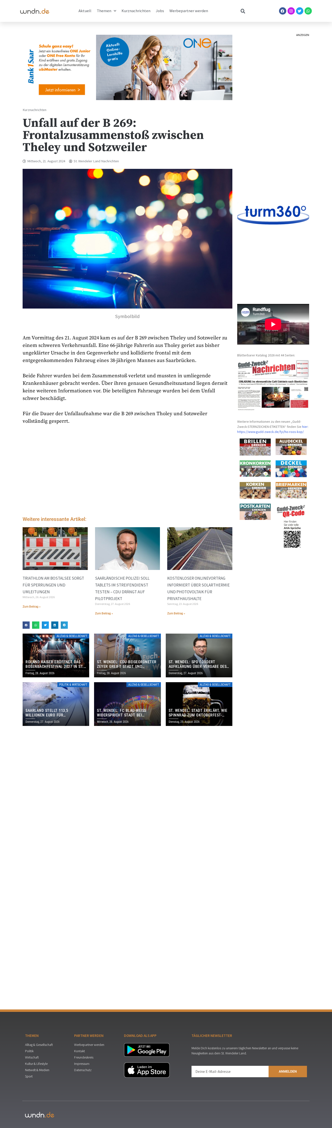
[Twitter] (299, 11)
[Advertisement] (127, 472)
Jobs (160, 10)
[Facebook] (282, 11)
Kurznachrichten (136, 10)
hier (305, 426)
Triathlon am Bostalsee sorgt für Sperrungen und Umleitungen (53, 585)
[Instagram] (291, 11)
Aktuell (85, 10)
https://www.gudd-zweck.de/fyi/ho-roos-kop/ (270, 432)
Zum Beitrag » (32, 606)
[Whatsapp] (308, 11)
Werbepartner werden (188, 10)
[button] (26, 625)
